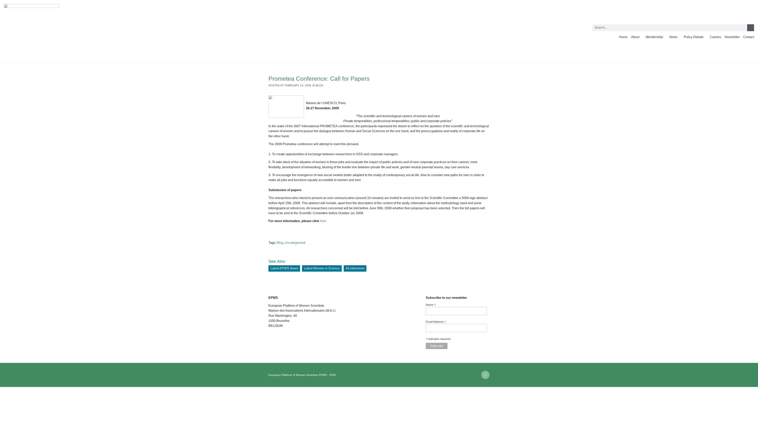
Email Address (436, 321)
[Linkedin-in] (485, 375)
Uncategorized (295, 242)
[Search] (750, 27)
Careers (715, 37)
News (673, 37)
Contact (748, 37)
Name (431, 304)
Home (623, 37)
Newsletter (732, 37)
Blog (320, 85)
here (323, 221)
